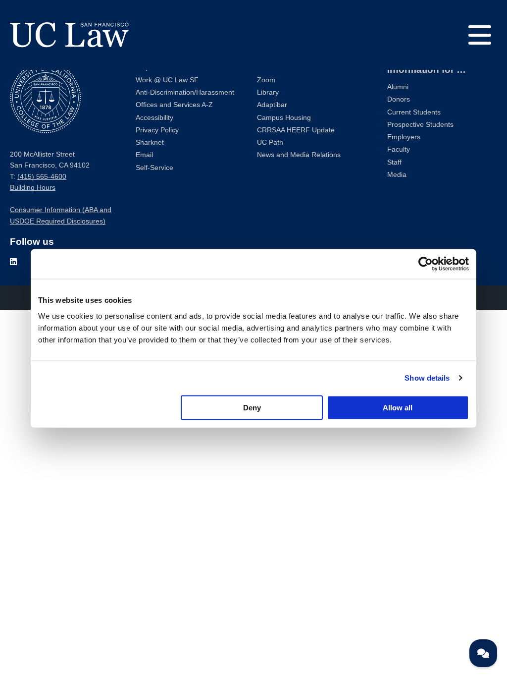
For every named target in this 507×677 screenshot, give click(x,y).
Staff (394, 162)
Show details (427, 378)
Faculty (398, 149)
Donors (398, 99)
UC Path (270, 142)
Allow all (397, 407)
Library (268, 92)
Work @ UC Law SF (167, 80)
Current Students (414, 112)
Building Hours (32, 187)
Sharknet (150, 142)
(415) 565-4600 (41, 176)
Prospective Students (420, 124)
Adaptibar (272, 105)
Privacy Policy (157, 130)
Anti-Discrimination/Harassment (185, 92)
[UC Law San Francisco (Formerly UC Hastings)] (69, 34)
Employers (403, 137)
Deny (252, 407)
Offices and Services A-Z (174, 105)
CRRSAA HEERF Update (296, 130)
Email (144, 155)
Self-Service (154, 167)
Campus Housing (284, 117)
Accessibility (154, 117)
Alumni (397, 87)
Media (396, 174)
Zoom (266, 80)
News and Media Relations (299, 155)
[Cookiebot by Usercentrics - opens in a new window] (425, 264)
